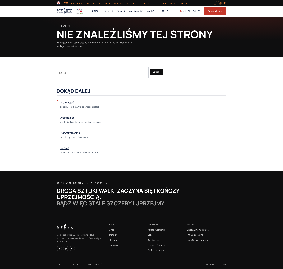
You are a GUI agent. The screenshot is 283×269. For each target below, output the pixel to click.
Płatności (113, 240)
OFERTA (109, 11)
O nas (111, 229)
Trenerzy (113, 234)
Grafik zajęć (67, 102)
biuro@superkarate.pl (197, 240)
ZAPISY (150, 11)
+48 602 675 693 (192, 11)
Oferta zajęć (67, 117)
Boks (150, 234)
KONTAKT (166, 11)
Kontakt (64, 148)
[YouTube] (224, 3)
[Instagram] (220, 3)
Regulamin (114, 245)
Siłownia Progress (157, 245)
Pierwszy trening (70, 132)
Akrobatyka (153, 240)
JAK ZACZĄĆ (136, 11)
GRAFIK (121, 11)
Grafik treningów (156, 250)
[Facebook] (215, 3)
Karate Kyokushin (156, 229)
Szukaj (156, 71)
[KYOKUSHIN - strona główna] (64, 11)
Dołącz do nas (215, 11)
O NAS (95, 11)
